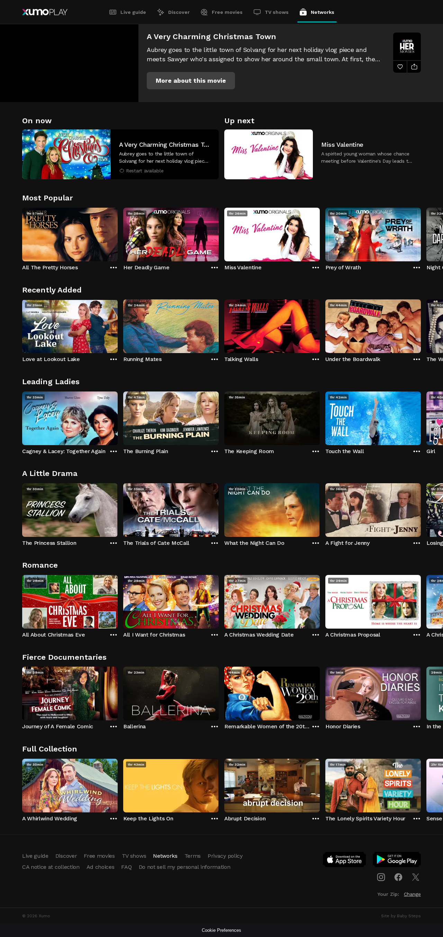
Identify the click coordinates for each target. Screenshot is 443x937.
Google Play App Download (397, 861)
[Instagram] (381, 877)
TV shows (277, 12)
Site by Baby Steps (401, 915)
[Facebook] (398, 877)
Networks (322, 12)
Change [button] (412, 894)
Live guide (133, 12)
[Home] (44, 12)
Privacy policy (225, 856)
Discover (179, 12)
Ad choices (101, 867)
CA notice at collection (51, 867)
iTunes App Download (345, 861)
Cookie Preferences (221, 930)
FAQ (126, 867)
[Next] (421, 233)
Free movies (227, 12)
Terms (192, 856)
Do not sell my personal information (184, 867)
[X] (415, 877)
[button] (191, 80)
